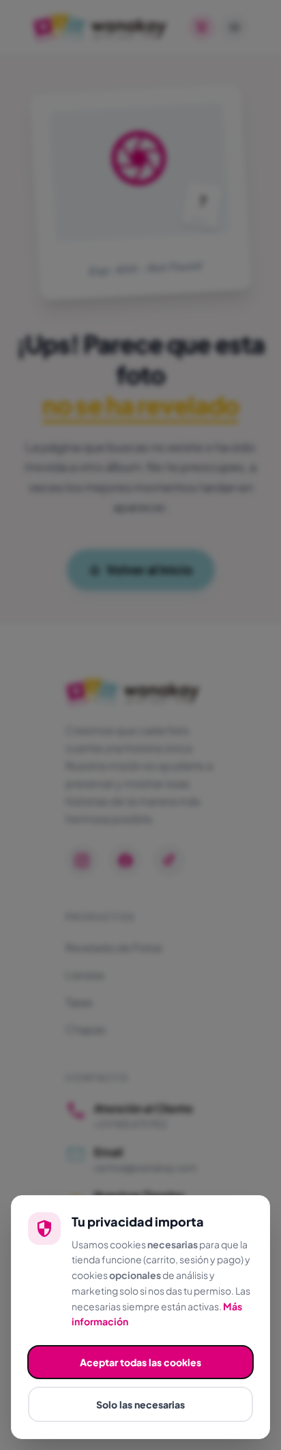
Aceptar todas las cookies (140, 1362)
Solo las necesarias (140, 1404)
